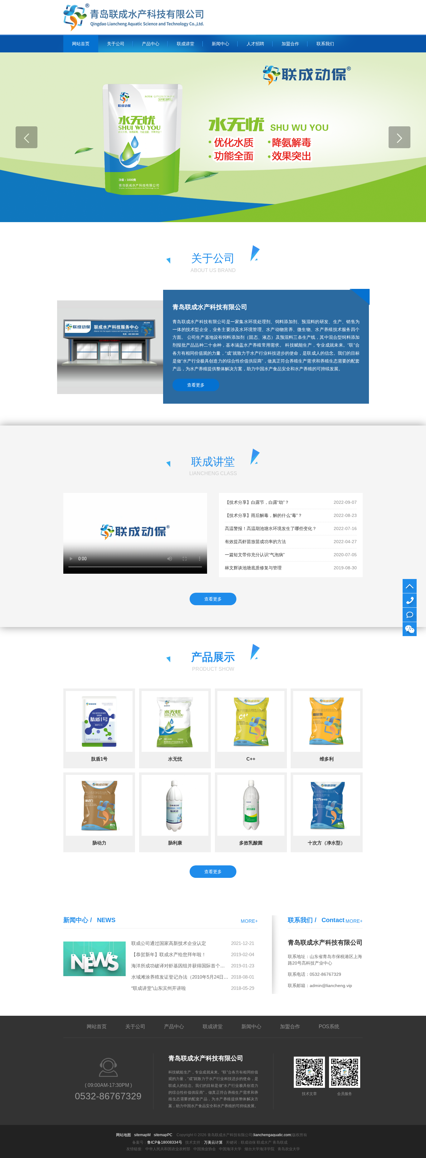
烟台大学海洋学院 (259, 1149)
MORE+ (249, 921)
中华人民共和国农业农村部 (167, 1149)
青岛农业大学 (289, 1149)
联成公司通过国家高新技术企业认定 (168, 943)
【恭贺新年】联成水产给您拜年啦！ (168, 954)
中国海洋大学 (230, 1149)
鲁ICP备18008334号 (164, 1142)
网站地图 (123, 1135)
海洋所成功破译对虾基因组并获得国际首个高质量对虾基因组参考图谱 (180, 965)
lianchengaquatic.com (272, 1135)
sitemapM (142, 1135)
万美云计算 (213, 1142)
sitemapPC (163, 1135)
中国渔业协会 (204, 1149)
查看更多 (196, 384)
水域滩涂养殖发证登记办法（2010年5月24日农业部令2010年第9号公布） (180, 977)
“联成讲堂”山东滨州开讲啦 (158, 988)
